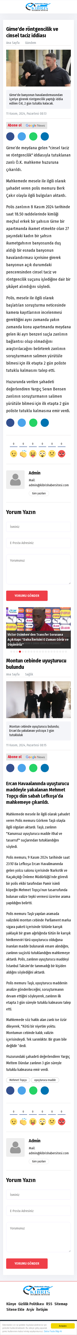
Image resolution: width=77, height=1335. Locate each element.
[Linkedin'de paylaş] (45, 136)
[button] (70, 7)
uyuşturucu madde (45, 1080)
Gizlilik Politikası (31, 1304)
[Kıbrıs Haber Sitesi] (38, 1291)
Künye (11, 1304)
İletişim (42, 1309)
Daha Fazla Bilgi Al (53, 1331)
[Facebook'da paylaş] (10, 136)
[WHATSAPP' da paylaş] (33, 136)
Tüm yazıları (39, 493)
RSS (49, 1304)
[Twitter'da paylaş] (22, 136)
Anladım (63, 1325)
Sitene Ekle (15, 1309)
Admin (34, 473)
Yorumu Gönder (27, 596)
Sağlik (29, 674)
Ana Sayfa (13, 43)
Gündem (30, 43)
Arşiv (30, 1309)
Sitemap (61, 1304)
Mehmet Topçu (18, 1080)
